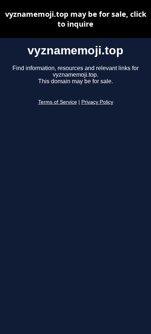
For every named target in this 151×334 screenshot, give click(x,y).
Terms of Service (57, 102)
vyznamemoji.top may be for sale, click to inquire (75, 19)
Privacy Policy (97, 102)
